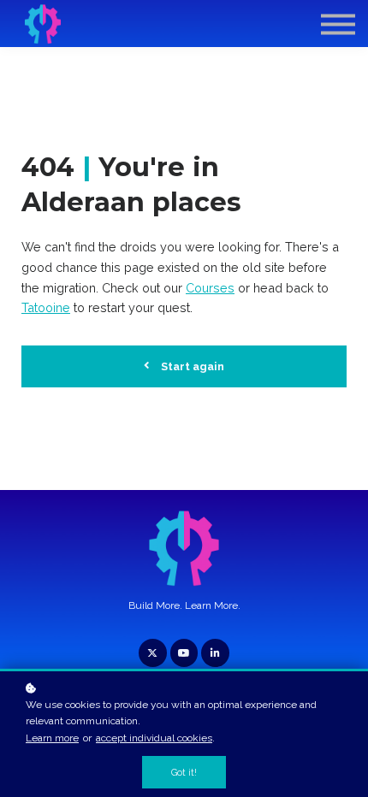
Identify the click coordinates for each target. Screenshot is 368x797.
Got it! (184, 772)
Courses (210, 287)
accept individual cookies (154, 738)
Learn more (52, 738)
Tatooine (45, 307)
